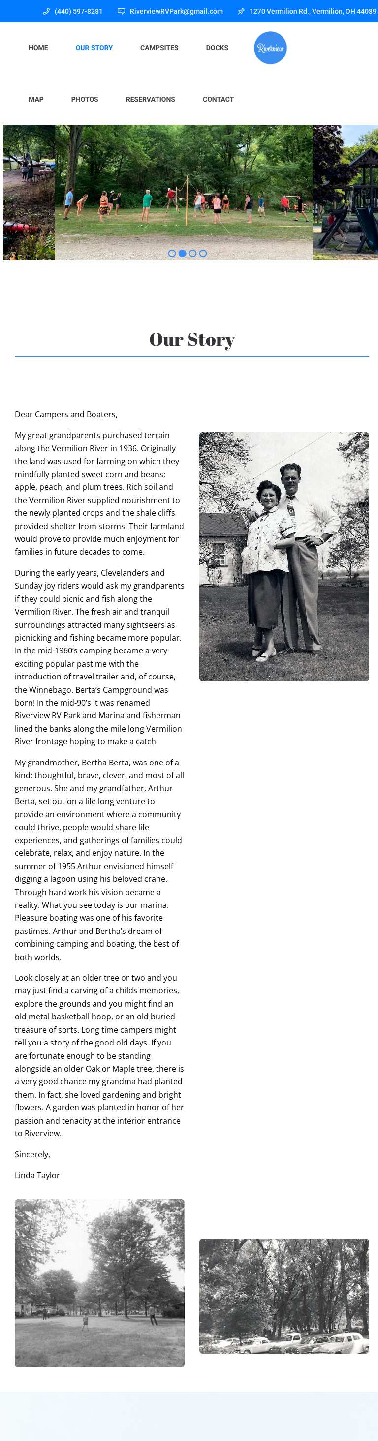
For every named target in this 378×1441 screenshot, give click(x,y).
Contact (218, 100)
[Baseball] (100, 1283)
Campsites (159, 48)
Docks (217, 48)
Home (38, 48)
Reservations (150, 100)
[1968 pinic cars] (284, 1296)
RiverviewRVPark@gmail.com (176, 11)
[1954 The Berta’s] (284, 556)
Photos (84, 100)
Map (36, 100)
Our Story (94, 48)
